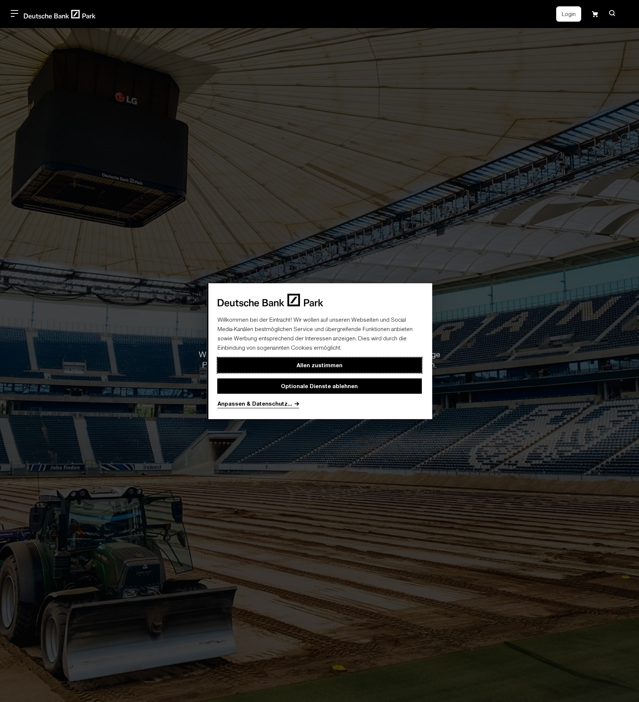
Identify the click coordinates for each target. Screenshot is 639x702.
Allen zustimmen (319, 365)
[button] (612, 13)
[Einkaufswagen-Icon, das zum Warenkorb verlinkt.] (595, 14)
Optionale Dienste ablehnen (319, 386)
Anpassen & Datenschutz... (254, 403)
